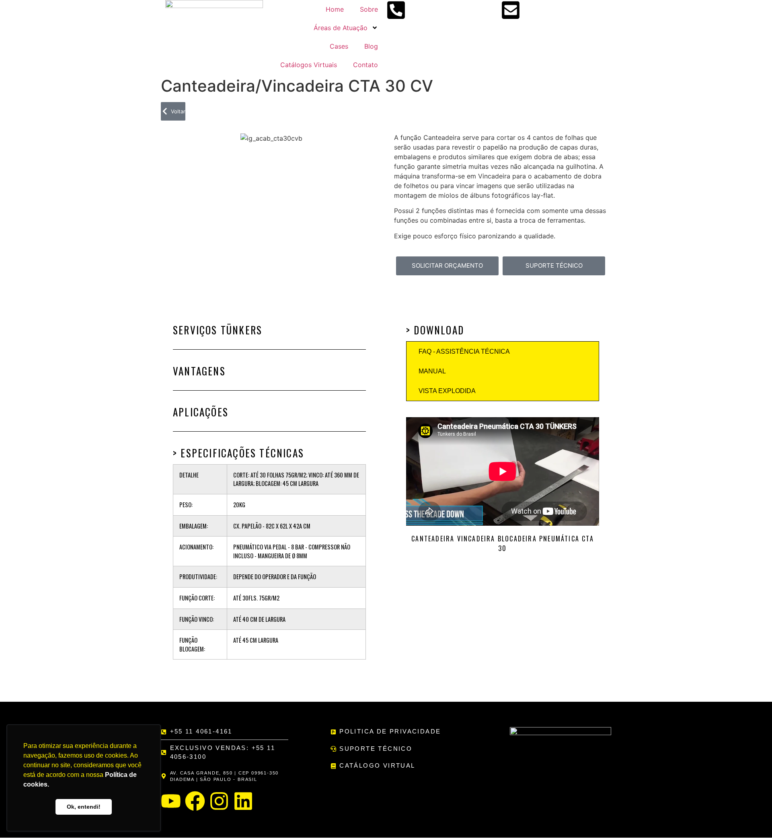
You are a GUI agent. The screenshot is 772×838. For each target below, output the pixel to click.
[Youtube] (171, 801)
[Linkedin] (243, 801)
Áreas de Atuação (341, 28)
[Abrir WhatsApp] (752, 817)
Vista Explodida (447, 390)
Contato (365, 65)
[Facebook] (195, 801)
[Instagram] (219, 801)
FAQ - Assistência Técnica (464, 351)
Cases (339, 46)
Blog (371, 46)
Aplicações (200, 412)
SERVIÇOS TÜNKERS (217, 330)
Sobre (369, 9)
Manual (432, 371)
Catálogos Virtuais (308, 65)
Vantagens (199, 371)
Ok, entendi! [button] (84, 806)
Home (335, 9)
